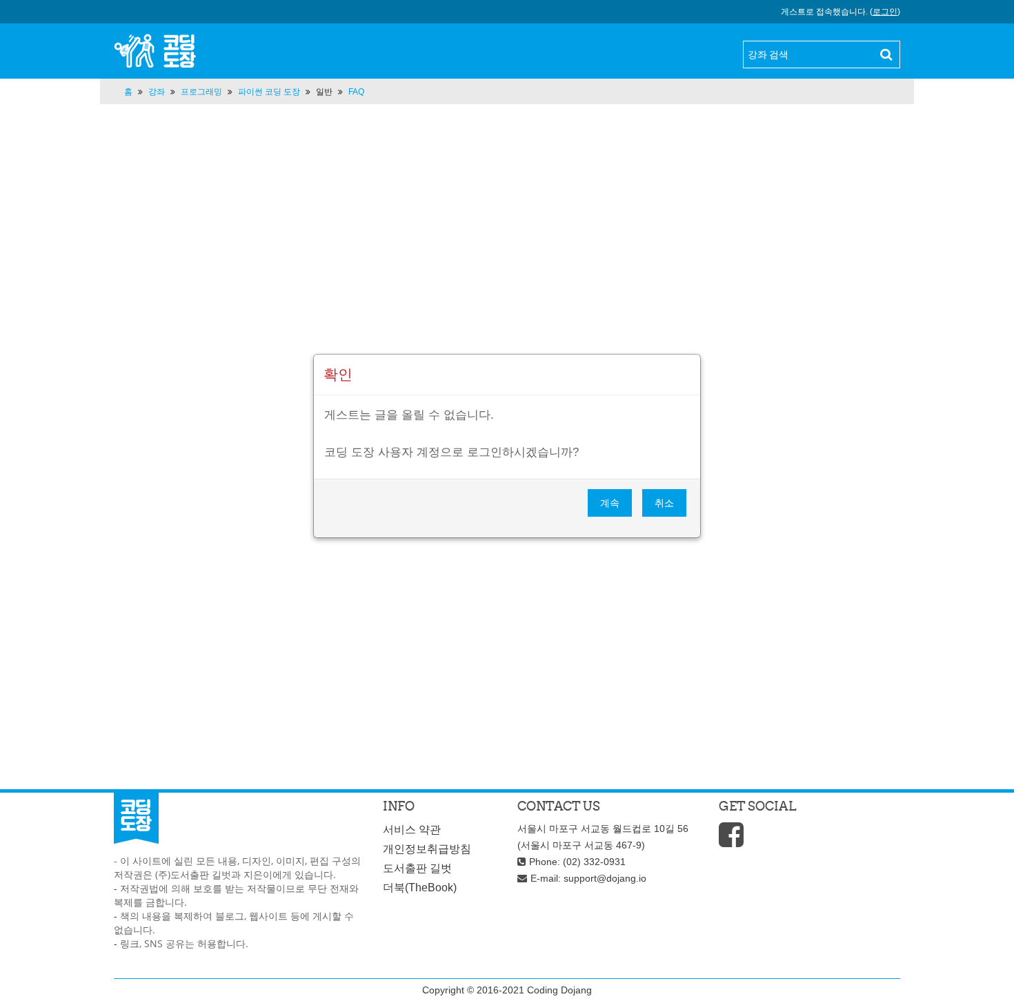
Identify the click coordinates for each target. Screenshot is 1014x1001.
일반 (324, 92)
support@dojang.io (605, 878)
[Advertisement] (507, 257)
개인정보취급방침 (427, 849)
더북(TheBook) (420, 887)
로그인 (885, 12)
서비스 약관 (412, 829)
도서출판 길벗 (417, 868)
